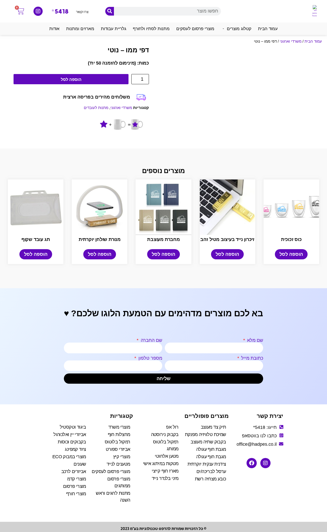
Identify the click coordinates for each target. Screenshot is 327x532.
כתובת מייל (251, 358)
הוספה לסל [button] (291, 254)
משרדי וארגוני (290, 41)
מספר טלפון (149, 358)
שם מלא (254, 340)
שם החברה (150, 340)
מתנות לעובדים (96, 107)
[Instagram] (38, 11)
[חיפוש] (109, 11)
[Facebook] (252, 463)
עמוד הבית (313, 41)
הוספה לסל (71, 79)
